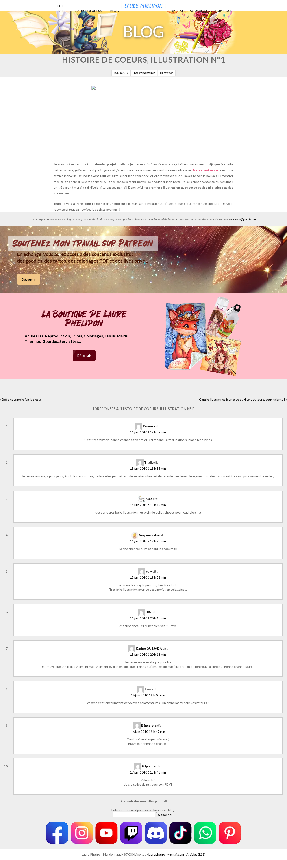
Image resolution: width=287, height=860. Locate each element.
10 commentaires (144, 73)
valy (149, 571)
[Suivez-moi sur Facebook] (57, 833)
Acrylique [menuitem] (223, 11)
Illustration (166, 73)
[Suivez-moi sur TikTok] (180, 833)
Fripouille (149, 766)
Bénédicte (149, 725)
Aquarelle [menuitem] (199, 11)
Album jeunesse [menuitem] (90, 11)
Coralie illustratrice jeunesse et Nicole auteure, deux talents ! (242, 399)
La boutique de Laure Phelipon (84, 319)
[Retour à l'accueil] (143, 4)
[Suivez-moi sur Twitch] (131, 833)
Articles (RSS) (195, 854)
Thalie (149, 462)
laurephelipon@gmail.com (240, 219)
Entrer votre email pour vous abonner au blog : (143, 810)
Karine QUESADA (149, 648)
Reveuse (149, 426)
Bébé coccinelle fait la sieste (22, 399)
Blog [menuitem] (114, 11)
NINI (149, 612)
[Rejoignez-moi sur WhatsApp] (205, 833)
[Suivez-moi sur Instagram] (82, 833)
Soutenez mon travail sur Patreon (83, 243)
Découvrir (28, 279)
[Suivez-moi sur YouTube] (106, 833)
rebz (149, 499)
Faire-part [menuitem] (62, 8)
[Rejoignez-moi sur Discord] (156, 833)
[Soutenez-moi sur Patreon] (230, 833)
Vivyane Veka (149, 535)
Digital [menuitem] (177, 11)
